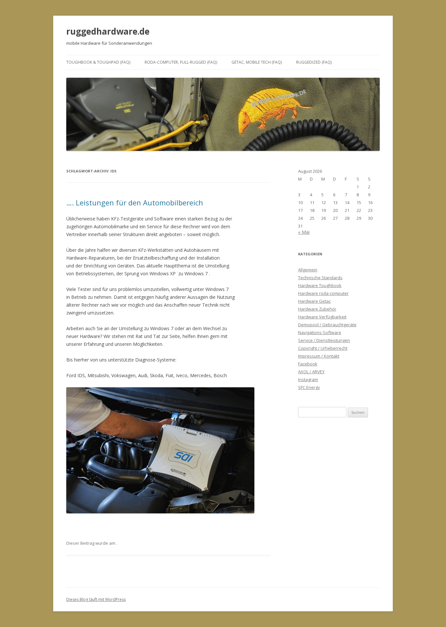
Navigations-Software (319, 332)
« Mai (304, 232)
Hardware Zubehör (317, 309)
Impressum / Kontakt (318, 356)
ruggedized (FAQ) (314, 62)
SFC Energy (309, 387)
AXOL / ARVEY (311, 372)
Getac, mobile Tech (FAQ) (256, 62)
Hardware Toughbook (320, 285)
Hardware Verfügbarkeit (322, 317)
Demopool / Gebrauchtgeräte (327, 325)
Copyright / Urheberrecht (322, 348)
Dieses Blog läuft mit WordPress (96, 599)
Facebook (307, 364)
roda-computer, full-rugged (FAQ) (181, 62)
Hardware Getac (314, 301)
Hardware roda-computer (323, 293)
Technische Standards (320, 278)
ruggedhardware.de (108, 31)
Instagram (308, 379)
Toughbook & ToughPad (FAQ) (98, 62)
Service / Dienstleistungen (324, 340)
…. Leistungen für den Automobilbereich (134, 202)
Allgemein (307, 270)
